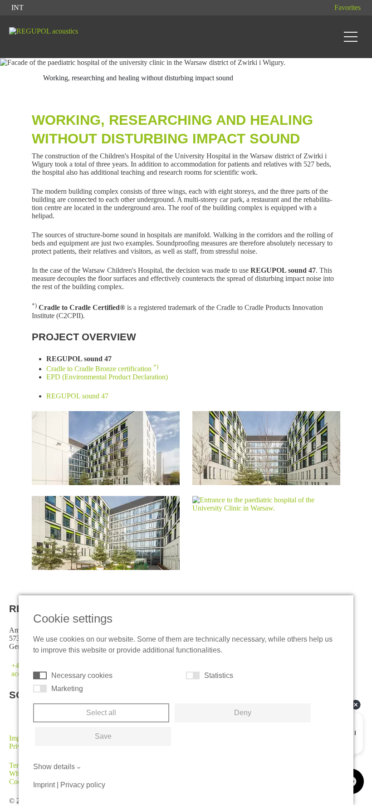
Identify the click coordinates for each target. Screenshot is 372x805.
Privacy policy (82, 785)
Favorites (347, 7)
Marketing (67, 688)
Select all (101, 713)
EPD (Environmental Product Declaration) (107, 377)
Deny (242, 713)
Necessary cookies (82, 675)
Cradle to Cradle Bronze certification (102, 369)
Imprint (44, 785)
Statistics (218, 675)
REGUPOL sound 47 (77, 396)
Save (103, 736)
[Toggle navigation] (350, 36)
